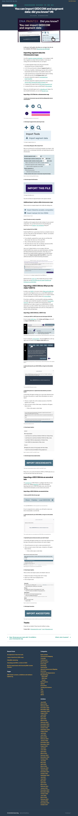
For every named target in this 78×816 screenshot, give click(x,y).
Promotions (44, 685)
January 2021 (44, 788)
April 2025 (43, 718)
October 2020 (44, 793)
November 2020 (45, 792)
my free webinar (47, 296)
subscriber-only (43, 89)
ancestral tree (28, 483)
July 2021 (43, 777)
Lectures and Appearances (48, 673)
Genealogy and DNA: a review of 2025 (17, 662)
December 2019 (45, 803)
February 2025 (44, 722)
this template (49, 86)
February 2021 (44, 786)
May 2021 (43, 781)
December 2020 (45, 790)
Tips (42, 689)
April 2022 (43, 764)
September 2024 (45, 729)
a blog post (34, 278)
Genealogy (43, 665)
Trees (42, 693)
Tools (42, 691)
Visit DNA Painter (72, 1)
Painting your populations (38, 225)
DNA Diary (44, 678)
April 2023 (43, 751)
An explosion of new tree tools (15, 654)
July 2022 (43, 760)
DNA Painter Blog (9, 1)
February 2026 (44, 706)
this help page (45, 91)
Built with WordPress (24, 813)
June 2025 (43, 715)
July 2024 (43, 733)
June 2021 (43, 779)
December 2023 (45, 742)
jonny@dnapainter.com (47, 629)
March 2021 (44, 784)
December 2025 (45, 707)
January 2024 (44, 740)
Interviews (43, 671)
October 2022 (44, 759)
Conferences (44, 660)
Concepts (43, 658)
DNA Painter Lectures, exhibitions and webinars (19, 674)
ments (44, 82)
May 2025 (43, 717)
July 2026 (43, 702)
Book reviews (44, 654)
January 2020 (44, 801)
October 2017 (44, 804)
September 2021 (45, 775)
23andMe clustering (12, 660)
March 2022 (44, 766)
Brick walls (44, 676)
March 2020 (44, 797)
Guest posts (44, 667)
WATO (32, 291)
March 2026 (44, 704)
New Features (44, 682)
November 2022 (45, 757)
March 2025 (44, 720)
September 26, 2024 (44, 15)
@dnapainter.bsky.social (35, 629)
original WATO (35, 338)
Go (15, 5)
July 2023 (43, 748)
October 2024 (44, 727)
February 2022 (44, 768)
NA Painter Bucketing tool (46, 84)
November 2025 (45, 709)
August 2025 (44, 713)
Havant (43, 680)
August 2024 (44, 731)
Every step (43, 663)
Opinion (43, 683)
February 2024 (44, 738)
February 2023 (44, 755)
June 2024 (43, 735)
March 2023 (44, 753)
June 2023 (43, 749)
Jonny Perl (35, 15)
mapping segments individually (35, 58)
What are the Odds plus (48, 291)
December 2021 (45, 771)
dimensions (35, 484)
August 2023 (44, 746)
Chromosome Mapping (47, 656)
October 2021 (44, 773)
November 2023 (45, 744)
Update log (10, 676)
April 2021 (43, 782)
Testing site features (46, 687)
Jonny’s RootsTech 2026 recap (15, 657)
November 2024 (45, 726)
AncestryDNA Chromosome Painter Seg (34, 82)
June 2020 (43, 795)
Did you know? (44, 662)
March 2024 (44, 737)
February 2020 (44, 799)
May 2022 (43, 762)
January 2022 (44, 770)
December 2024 (45, 724)
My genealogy (44, 674)
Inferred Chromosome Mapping (49, 669)
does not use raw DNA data (43, 49)
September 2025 (45, 711)
